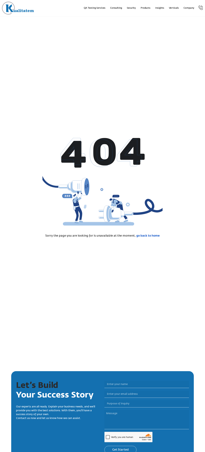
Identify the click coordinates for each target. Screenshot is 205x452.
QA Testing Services (94, 8)
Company (189, 8)
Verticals (174, 8)
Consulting (116, 8)
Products (145, 8)
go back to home (148, 235)
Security (131, 8)
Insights (159, 8)
